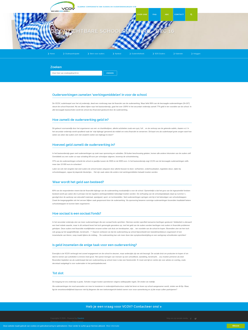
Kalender (179, 54)
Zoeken (110, 73)
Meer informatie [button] (112, 326)
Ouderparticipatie (72, 54)
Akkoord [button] (235, 326)
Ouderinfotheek (138, 54)
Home (52, 54)
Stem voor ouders (97, 54)
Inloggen (196, 54)
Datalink (81, 318)
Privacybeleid (77, 321)
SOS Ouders (160, 54)
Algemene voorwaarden (60, 321)
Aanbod (118, 54)
